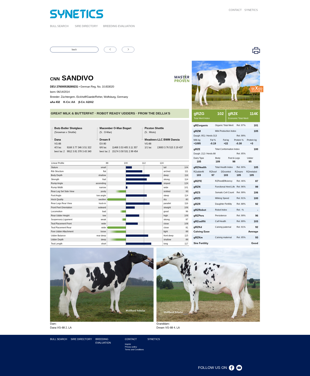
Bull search (59, 26)
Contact (235, 9)
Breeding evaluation (119, 26)
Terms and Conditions (134, 349)
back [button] (74, 49)
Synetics (251, 9)
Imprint (128, 344)
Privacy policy (131, 347)
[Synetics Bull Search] (76, 13)
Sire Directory (86, 26)
